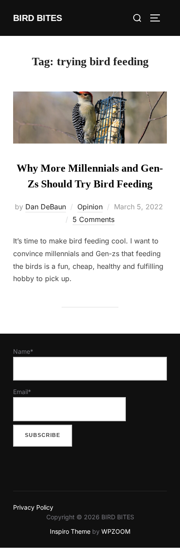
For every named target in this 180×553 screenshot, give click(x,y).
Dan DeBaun (45, 206)
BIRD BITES (37, 18)
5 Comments (93, 219)
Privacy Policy (33, 507)
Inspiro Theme (70, 531)
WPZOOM (116, 531)
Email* (22, 391)
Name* (23, 351)
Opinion (90, 206)
